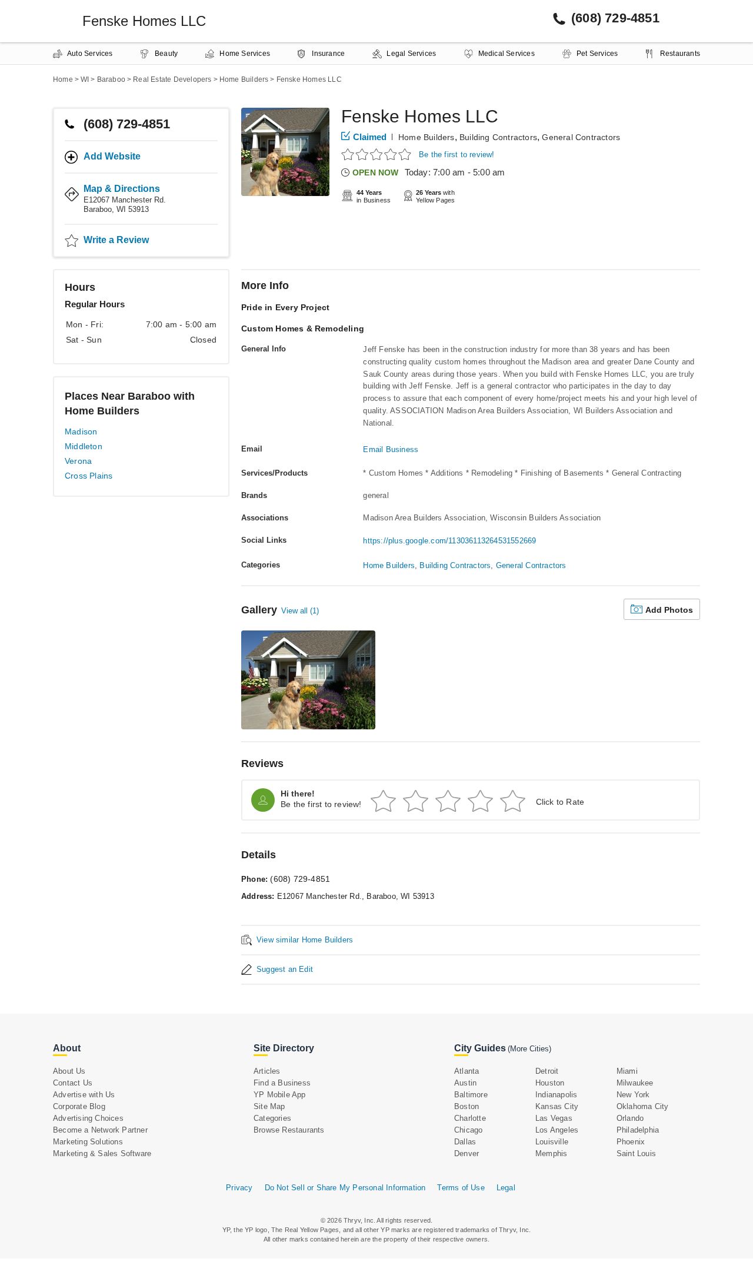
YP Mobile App (280, 1094)
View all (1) (300, 610)
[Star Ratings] (378, 154)
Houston (549, 1082)
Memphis (551, 1153)
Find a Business (282, 1082)
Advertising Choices (88, 1118)
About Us (69, 1071)
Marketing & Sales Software (102, 1153)
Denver (466, 1153)
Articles (267, 1071)
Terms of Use (460, 1187)
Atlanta (466, 1071)
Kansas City (556, 1106)
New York (633, 1094)
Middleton (83, 446)
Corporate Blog (79, 1106)
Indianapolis (556, 1094)
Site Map (269, 1106)
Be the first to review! (457, 154)
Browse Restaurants (289, 1130)
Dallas (465, 1141)
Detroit (546, 1071)
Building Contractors (498, 137)
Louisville (551, 1141)
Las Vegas (553, 1118)
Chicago (468, 1130)
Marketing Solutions (88, 1141)
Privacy (239, 1187)
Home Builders (426, 137)
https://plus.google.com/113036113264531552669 (449, 540)
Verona (78, 461)
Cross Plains (88, 475)
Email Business (390, 449)
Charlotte (470, 1118)
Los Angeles (556, 1130)
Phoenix (631, 1141)
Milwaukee (635, 1082)
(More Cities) (529, 1048)
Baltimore (471, 1094)
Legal (506, 1187)
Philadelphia (638, 1130)
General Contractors (581, 137)
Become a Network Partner (100, 1130)
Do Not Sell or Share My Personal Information (345, 1187)
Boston (466, 1106)
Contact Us (72, 1082)
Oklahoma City (643, 1106)
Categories (272, 1118)
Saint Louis (636, 1153)
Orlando (630, 1118)
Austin (465, 1082)
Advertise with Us (84, 1094)
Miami (627, 1071)
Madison (81, 431)
